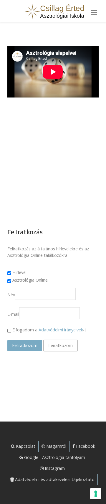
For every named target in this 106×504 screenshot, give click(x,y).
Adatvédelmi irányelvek (61, 330)
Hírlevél (19, 272)
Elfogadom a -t (48, 330)
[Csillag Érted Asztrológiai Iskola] (53, 11)
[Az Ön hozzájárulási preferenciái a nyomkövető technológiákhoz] (95, 493)
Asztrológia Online (30, 280)
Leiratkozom (60, 345)
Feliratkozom (24, 345)
